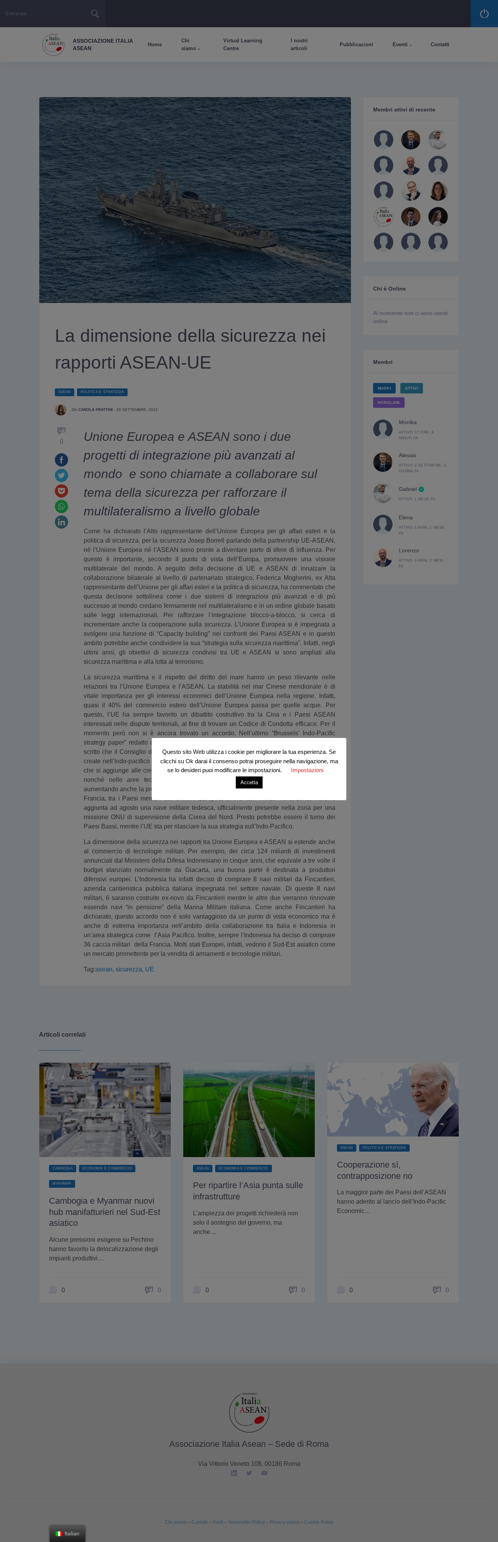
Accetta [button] (249, 782)
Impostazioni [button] (307, 770)
